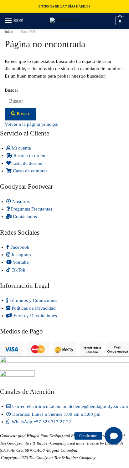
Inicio (9, 31)
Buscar (11, 90)
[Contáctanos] (113, 436)
